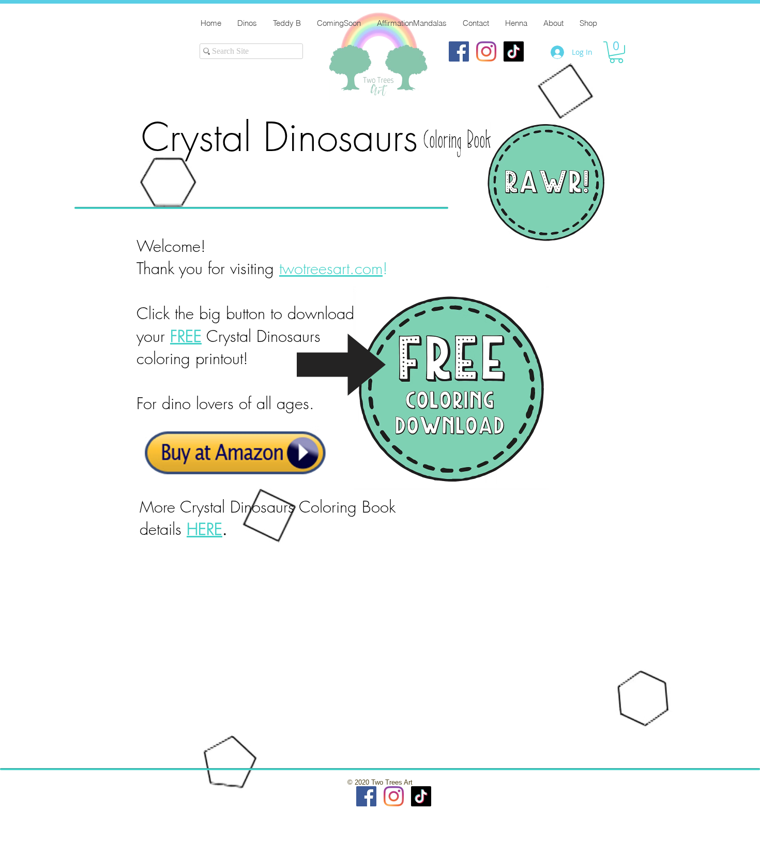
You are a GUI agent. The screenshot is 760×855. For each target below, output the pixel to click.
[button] (616, 52)
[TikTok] (514, 51)
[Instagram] (486, 51)
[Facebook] (459, 51)
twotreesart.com (331, 268)
